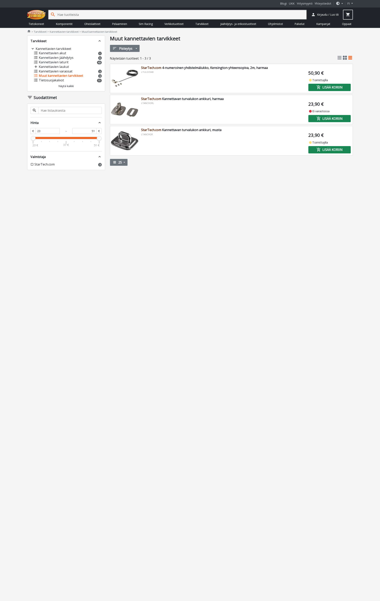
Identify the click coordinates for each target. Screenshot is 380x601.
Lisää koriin (329, 87)
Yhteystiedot (322, 3)
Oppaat (347, 24)
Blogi (283, 3)
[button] (339, 3)
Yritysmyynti (305, 3)
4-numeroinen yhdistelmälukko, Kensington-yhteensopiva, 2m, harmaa (204, 68)
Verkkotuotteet (174, 24)
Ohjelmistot (275, 24)
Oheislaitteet (92, 24)
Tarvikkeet (202, 24)
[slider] (33, 138)
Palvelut (299, 24)
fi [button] (349, 3)
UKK (291, 3)
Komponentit (64, 24)
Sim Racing (146, 24)
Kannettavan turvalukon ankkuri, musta (181, 130)
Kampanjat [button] (323, 24)
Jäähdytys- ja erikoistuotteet (238, 24)
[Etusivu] (36, 15)
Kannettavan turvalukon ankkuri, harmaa (182, 99)
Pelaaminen (119, 24)
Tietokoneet (36, 24)
